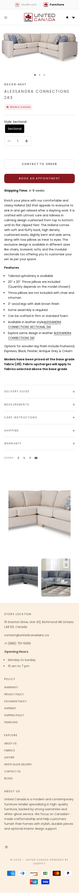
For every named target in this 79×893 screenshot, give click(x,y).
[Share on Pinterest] (30, 457)
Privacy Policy (14, 694)
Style (15, 122)
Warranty (11, 687)
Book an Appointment (39, 178)
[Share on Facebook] (18, 457)
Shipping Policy (14, 715)
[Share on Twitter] (24, 457)
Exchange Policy (15, 701)
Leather (9, 757)
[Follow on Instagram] (6, 847)
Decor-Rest (15, 84)
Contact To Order (39, 164)
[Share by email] (36, 457)
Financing (11, 722)
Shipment (10, 708)
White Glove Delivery (18, 764)
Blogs (8, 778)
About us (10, 743)
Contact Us (12, 771)
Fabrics (9, 750)
